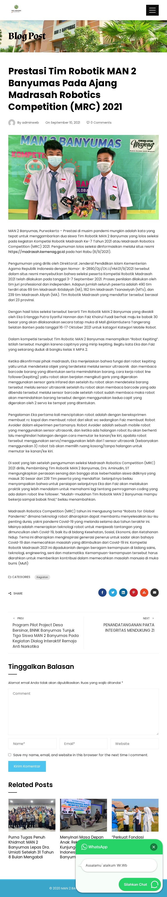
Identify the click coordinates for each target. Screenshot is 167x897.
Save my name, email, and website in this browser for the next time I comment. (80, 754)
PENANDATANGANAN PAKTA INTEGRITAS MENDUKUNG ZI (129, 624)
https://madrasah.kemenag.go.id (36, 251)
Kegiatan (42, 577)
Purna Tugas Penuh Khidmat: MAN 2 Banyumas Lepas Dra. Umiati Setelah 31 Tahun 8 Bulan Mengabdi (31, 847)
